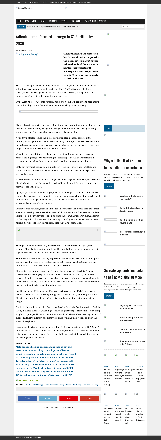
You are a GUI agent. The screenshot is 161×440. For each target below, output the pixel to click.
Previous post (52, 407)
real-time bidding (90, 385)
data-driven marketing (54, 385)
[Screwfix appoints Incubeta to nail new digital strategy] (124, 265)
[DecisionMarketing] (36, 8)
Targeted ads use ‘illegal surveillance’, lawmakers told (44, 361)
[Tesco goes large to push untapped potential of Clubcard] (119, 396)
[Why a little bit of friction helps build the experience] (124, 155)
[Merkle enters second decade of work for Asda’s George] (110, 345)
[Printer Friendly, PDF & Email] (27, 380)
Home (19, 2)
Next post (67, 407)
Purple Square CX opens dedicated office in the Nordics (130, 375)
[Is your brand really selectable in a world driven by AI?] (110, 200)
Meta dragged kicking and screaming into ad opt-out (44, 346)
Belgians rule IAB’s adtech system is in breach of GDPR (44, 368)
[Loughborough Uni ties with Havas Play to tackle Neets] (110, 310)
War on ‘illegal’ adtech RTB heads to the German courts (45, 364)
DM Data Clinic (90, 21)
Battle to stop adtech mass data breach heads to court (44, 357)
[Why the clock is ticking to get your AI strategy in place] (110, 212)
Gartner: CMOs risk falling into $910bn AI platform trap (140, 414)
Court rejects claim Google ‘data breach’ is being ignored (46, 354)
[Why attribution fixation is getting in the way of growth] (110, 224)
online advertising (73, 385)
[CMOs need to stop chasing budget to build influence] (110, 236)
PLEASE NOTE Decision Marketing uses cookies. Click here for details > (71, 2)
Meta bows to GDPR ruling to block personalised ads (43, 350)
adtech (27, 385)
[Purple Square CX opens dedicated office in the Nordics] (110, 322)
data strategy (37, 385)
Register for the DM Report (38, 2)
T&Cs (25, 2)
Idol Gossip (53, 21)
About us (102, 21)
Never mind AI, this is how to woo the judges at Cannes (140, 375)
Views (34, 21)
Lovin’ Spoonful (76, 21)
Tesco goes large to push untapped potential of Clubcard (119, 414)
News (27, 21)
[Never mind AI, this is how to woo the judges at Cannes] (110, 334)
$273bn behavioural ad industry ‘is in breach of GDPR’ (44, 375)
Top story (139, 366)
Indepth (63, 21)
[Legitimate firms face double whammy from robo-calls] (130, 396)
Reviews (42, 21)
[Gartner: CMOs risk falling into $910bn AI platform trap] (140, 396)
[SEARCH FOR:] (133, 26)
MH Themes (39, 438)
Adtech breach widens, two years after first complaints (44, 371)
